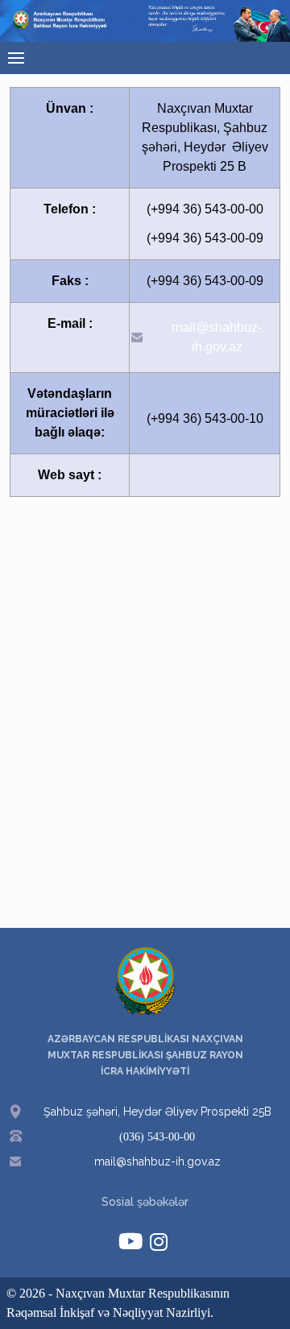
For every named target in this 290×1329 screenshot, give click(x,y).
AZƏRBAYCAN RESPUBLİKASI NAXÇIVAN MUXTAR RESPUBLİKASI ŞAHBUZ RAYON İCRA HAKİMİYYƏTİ (145, 1055)
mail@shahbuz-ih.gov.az (217, 337)
